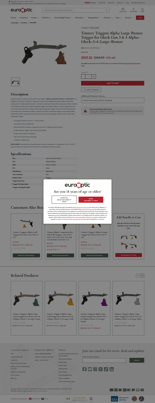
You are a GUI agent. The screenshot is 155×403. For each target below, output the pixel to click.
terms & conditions (93, 217)
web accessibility (80, 217)
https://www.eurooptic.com (81, 207)
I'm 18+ (91, 200)
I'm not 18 (64, 199)
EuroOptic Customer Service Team (76, 219)
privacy (73, 217)
